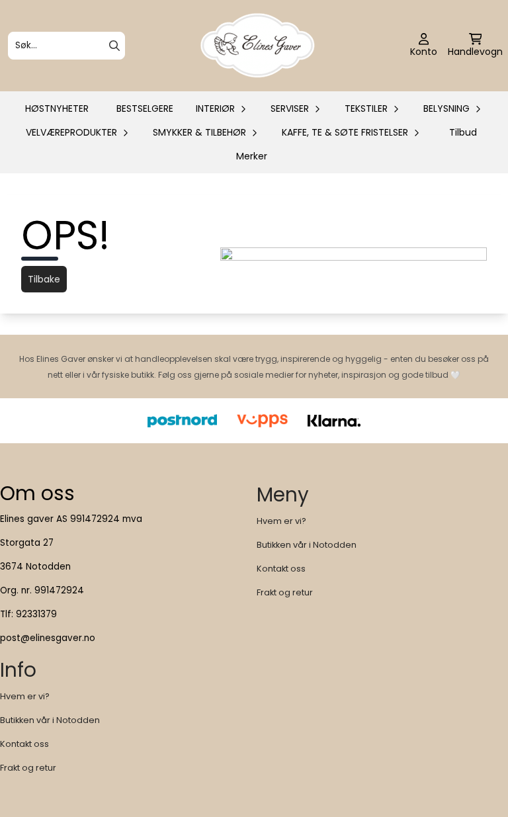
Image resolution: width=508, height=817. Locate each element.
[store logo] (258, 45)
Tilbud (463, 132)
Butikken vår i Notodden (307, 544)
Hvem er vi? (281, 521)
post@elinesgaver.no (47, 638)
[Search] (114, 46)
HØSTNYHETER (57, 108)
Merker (251, 156)
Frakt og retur (285, 592)
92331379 (36, 614)
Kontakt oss (281, 568)
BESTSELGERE (144, 108)
